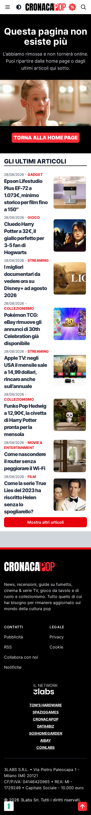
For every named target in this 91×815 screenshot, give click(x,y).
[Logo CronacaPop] (45, 7)
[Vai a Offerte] (72, 7)
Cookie (56, 647)
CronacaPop (45, 719)
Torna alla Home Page (46, 138)
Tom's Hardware (45, 705)
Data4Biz (45, 726)
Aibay (45, 740)
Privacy (57, 636)
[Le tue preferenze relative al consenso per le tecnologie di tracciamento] (9, 806)
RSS (8, 647)
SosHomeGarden (45, 733)
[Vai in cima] (82, 806)
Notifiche (12, 667)
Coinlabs (45, 747)
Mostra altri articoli (45, 522)
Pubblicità (13, 636)
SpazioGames (46, 712)
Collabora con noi (21, 657)
